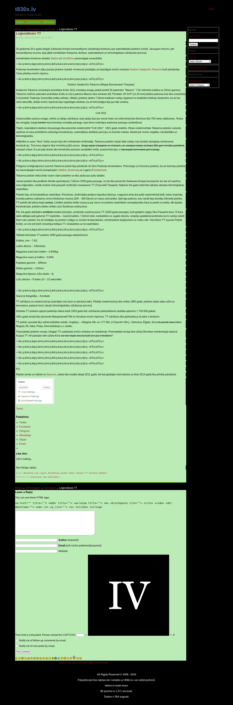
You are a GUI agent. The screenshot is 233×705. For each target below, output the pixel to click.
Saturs (20, 22)
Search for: (195, 36)
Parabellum (98, 170)
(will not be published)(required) (79, 545)
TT (86, 473)
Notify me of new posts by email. (37, 646)
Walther (62, 170)
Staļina (54, 58)
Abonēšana (33, 22)
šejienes (51, 374)
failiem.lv (110, 685)
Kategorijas (195, 81)
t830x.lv (25, 9)
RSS (211, 9)
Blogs (18, 29)
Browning (73, 170)
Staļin (72, 473)
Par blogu (48, 22)
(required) (68, 540)
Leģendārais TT (28, 33)
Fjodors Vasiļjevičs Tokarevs (146, 69)
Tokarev (80, 473)
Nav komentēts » (51, 477)
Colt (36, 473)
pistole (64, 473)
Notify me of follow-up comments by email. (42, 640)
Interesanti (49, 29)
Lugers (43, 473)
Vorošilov (93, 473)
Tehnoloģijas (33, 29)
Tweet (19, 408)
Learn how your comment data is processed (83, 662)
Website (63, 551)
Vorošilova (68, 58)
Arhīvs (192, 57)
